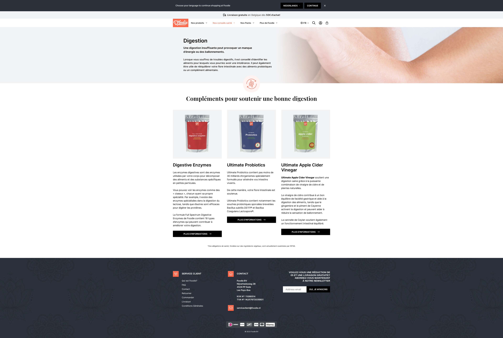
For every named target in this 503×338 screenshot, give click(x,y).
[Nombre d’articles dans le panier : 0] (327, 23)
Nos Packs (245, 23)
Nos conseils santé (222, 23)
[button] (304, 23)
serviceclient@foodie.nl (249, 308)
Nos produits (197, 23)
